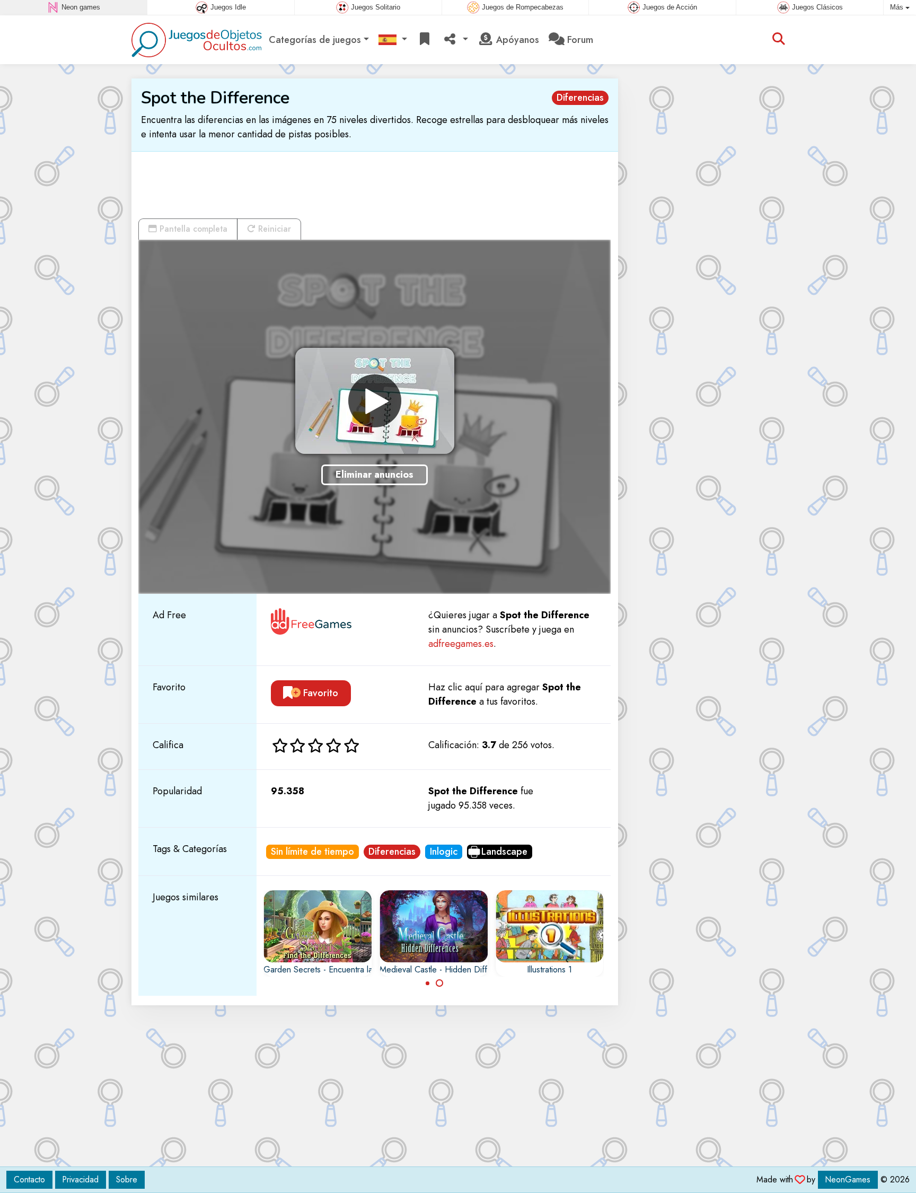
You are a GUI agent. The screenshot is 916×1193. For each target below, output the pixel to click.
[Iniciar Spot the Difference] (374, 400)
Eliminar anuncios (374, 474)
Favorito (319, 693)
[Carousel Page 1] (427, 983)
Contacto (29, 1179)
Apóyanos (516, 40)
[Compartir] (455, 40)
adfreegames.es (461, 644)
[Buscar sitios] (778, 40)
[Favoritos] (424, 40)
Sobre (126, 1179)
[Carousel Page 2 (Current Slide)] (439, 983)
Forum (579, 40)
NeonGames (847, 1179)
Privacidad (81, 1179)
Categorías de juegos (315, 40)
